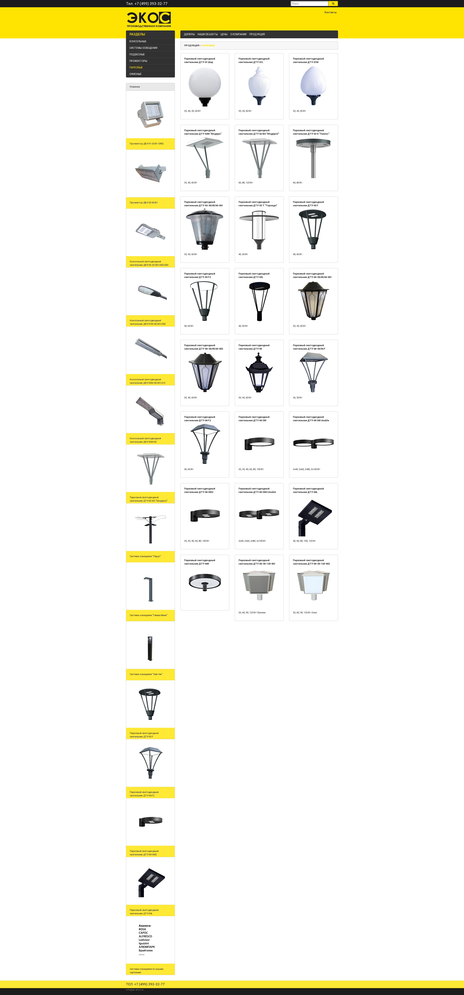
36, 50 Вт (297, 397)
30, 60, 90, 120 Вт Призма (252, 612)
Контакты (331, 12)
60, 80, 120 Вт (246, 182)
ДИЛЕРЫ (189, 34)
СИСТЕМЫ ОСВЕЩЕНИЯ (143, 47)
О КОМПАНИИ (238, 34)
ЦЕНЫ (224, 34)
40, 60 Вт (243, 254)
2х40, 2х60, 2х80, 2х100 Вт (306, 469)
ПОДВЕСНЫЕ (137, 54)
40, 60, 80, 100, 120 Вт (304, 540)
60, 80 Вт (297, 182)
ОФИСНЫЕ (135, 74)
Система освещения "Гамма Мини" (148, 615)
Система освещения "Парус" (145, 556)
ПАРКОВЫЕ (136, 67)
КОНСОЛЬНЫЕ (137, 41)
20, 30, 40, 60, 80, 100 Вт (251, 469)
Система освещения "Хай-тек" (146, 674)
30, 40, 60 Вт (190, 182)
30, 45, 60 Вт (245, 111)
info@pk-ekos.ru (135, 989)
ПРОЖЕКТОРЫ (138, 61)
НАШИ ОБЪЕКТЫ (208, 34)
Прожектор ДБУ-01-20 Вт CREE (147, 143)
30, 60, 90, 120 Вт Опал (305, 612)
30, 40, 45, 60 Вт (192, 111)
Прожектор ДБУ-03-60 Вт (144, 202)
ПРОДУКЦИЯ (257, 34)
